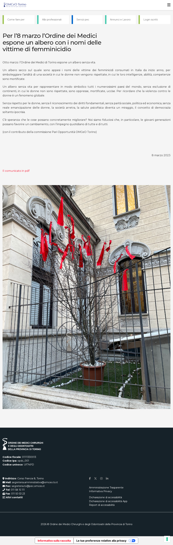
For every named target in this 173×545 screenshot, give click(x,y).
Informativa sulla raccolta (54, 540)
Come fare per (15, 19)
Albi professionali (51, 19)
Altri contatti (14, 497)
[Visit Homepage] (15, 5)
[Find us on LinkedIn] (107, 478)
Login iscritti (150, 19)
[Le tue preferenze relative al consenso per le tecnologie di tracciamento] (167, 539)
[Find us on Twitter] (95, 478)
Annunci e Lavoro (120, 19)
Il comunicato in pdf (16, 170)
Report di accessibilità (102, 504)
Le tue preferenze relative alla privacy (101, 540)
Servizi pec (83, 19)
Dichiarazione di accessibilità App (108, 501)
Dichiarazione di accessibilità (105, 497)
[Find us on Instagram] (101, 478)
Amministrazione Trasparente (106, 487)
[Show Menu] (168, 5)
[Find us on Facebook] (90, 478)
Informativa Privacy (100, 491)
